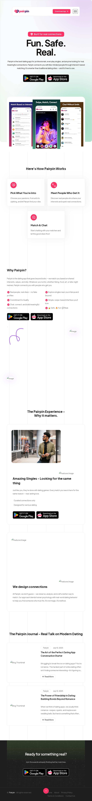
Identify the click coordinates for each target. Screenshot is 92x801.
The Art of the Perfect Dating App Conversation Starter (58, 654)
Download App (60, 11)
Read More (49, 676)
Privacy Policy (66, 792)
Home (49, 792)
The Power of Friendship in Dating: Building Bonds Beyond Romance (58, 697)
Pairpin (46, 648)
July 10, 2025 (58, 648)
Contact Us (70, 796)
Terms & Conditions (55, 796)
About (56, 792)
